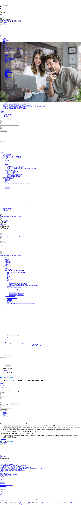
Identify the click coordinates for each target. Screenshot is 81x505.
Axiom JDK (7, 69)
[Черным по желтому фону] (0, 10)
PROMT (6, 79)
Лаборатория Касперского (10, 93)
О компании (5, 38)
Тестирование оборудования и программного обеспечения (14, 107)
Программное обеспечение (8, 59)
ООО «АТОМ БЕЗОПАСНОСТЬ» (11, 96)
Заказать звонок (3, 24)
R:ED (6, 53)
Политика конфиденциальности (6, 485)
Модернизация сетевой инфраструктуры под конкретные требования (16, 103)
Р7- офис (6, 97)
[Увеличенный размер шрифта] (1, 4)
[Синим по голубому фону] (0, 9)
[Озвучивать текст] (1, 17)
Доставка (4, 415)
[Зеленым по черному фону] (0, 11)
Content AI (7, 71)
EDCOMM (7, 51)
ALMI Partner (7, 68)
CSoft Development (8, 72)
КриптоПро (7, 92)
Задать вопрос (5, 116)
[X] (5, 377)
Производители (6, 40)
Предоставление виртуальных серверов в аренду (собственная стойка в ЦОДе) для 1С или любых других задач (24, 106)
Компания (2, 36)
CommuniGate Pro (8, 70)
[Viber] (7, 377)
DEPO (6, 50)
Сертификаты (5, 39)
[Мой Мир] (4, 377)
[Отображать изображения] (1, 13)
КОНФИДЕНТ (8, 91)
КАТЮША (7, 57)
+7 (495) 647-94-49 (5, 22)
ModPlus (6, 76)
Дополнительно (6, 416)
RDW (6, 54)
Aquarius (6, 49)
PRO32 (6, 78)
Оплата (4, 414)
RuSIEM (6, 80)
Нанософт (7, 95)
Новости (2, 111)
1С (5, 65)
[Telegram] (12, 377)
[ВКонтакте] (1, 377)
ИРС (6, 56)
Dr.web (6, 73)
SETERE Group (8, 82)
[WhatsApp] (8, 377)
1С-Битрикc (7, 66)
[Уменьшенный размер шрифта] (0, 1)
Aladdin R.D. (7, 67)
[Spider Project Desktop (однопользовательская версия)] (10, 397)
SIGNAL (6, 83)
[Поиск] (1, 120)
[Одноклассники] (2, 377)
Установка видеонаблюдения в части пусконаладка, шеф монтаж (15, 108)
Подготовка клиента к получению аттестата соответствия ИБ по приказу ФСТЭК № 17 (19, 105)
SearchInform (7, 81)
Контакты (2, 112)
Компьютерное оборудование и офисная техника (12, 48)
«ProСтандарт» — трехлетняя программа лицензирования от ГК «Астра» (18, 64)
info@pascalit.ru (3, 26)
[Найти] (1, 127)
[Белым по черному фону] (0, 7)
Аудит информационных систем (9, 102)
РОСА (6, 63)
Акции (1, 110)
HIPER (6, 52)
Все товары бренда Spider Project (6, 403)
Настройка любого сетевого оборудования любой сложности (14, 104)
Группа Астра (7, 60)
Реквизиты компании (7, 115)
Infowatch (6, 75)
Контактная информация (7, 114)
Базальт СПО (7, 61)
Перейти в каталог (3, 500)
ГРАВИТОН (7, 55)
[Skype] (10, 377)
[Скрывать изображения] (1, 14)
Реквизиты (5, 42)
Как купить (5, 413)
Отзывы (4, 41)
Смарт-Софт (7, 98)
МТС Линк (7, 94)
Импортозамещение (6, 47)
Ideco (6, 74)
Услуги (1, 100)
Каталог (1, 45)
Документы (5, 43)
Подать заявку (3, 35)
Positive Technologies (8, 77)
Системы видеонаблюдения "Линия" (12, 58)
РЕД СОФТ (7, 62)
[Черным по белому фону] (0, 6)
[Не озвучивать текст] (1, 18)
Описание (4, 412)
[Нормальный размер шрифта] (1, 3)
